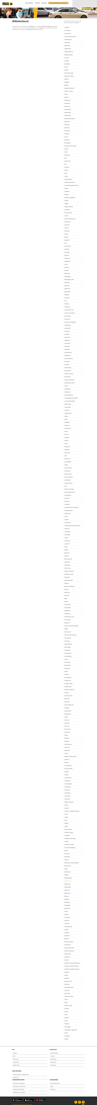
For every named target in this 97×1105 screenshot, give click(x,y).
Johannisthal (68, 407)
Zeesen (66, 911)
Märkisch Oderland (69, 571)
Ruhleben (67, 738)
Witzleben (67, 899)
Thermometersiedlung (70, 847)
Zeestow (67, 914)
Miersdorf (67, 595)
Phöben (66, 1039)
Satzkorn (67, 762)
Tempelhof (67, 835)
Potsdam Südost (68, 683)
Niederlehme (68, 944)
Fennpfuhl (67, 297)
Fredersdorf (67, 319)
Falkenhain (67, 282)
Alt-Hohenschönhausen (70, 36)
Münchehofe (68, 619)
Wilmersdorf (67, 893)
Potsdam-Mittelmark (46, 26)
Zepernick (67, 920)
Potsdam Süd (68, 680)
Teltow (66, 826)
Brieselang (67, 155)
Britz (66, 158)
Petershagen (68, 1027)
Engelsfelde (67, 261)
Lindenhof (67, 543)
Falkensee (67, 294)
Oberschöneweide (69, 987)
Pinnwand (52, 1089)
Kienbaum (67, 449)
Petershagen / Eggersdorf (71, 1030)
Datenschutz (16, 1062)
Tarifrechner (53, 1065)
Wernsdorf (67, 853)
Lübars (66, 547)
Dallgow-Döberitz (69, 206)
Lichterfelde (67, 534)
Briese (66, 152)
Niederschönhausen (69, 951)
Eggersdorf (67, 240)
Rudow (66, 735)
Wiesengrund (68, 865)
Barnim (66, 67)
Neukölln (67, 938)
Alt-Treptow (67, 42)
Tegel (66, 820)
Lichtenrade (67, 531)
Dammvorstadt (68, 212)
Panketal (67, 1008)
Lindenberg (67, 540)
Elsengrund (67, 258)
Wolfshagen (67, 905)
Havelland (67, 334)
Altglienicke (67, 45)
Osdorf (66, 999)
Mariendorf (67, 562)
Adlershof (67, 27)
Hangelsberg (68, 325)
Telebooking (53, 1059)
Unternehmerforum (55, 1083)
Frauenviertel (68, 316)
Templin (66, 841)
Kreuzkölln (67, 504)
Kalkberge (67, 422)
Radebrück (67, 698)
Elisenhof (67, 255)
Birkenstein (67, 106)
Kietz (66, 455)
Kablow (66, 416)
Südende (67, 808)
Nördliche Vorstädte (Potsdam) (72, 969)
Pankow (66, 1011)
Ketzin (66, 443)
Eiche (66, 243)
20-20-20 (77, 22)
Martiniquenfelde (69, 580)
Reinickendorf (68, 711)
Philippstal (67, 1036)
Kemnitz (66, 440)
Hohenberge (68, 376)
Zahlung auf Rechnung (18, 1089)
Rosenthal (67, 723)
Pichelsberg (67, 650)
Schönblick (67, 790)
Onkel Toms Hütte (69, 996)
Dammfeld (67, 209)
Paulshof (67, 1017)
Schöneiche (67, 799)
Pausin (66, 1020)
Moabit (66, 601)
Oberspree (67, 990)
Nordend (67, 960)
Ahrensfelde (67, 30)
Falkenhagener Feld (69, 279)
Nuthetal (67, 978)
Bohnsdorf (67, 127)
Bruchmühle (67, 161)
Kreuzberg (67, 501)
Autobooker (53, 1062)
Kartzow (66, 434)
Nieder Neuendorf (69, 941)
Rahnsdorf (67, 701)
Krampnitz (67, 498)
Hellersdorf (67, 349)
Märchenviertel (68, 559)
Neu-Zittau (67, 641)
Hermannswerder (69, 358)
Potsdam (41, 28)
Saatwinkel (67, 750)
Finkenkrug (67, 307)
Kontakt (15, 1053)
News (51, 1086)
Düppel (66, 237)
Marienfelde (67, 565)
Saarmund (67, 747)
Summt (66, 814)
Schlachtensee (68, 777)
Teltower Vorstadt (69, 832)
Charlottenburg (68, 179)
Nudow (66, 975)
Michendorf (31, 26)
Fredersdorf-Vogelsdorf (70, 322)
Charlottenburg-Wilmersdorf (71, 185)
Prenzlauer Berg (68, 695)
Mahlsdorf (67, 553)
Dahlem (66, 188)
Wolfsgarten (67, 902)
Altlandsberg (68, 48)
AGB (14, 1056)
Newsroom (15, 1077)
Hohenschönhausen (69, 379)
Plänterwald (67, 665)
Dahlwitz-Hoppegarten (70, 197)
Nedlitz (66, 629)
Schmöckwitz (68, 787)
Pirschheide (67, 662)
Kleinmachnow (68, 474)
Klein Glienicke (68, 468)
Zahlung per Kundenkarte (19, 1086)
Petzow (66, 1033)
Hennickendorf (68, 352)
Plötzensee (67, 668)
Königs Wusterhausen (70, 492)
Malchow (67, 556)
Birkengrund (68, 100)
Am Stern (67, 57)
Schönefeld (67, 796)
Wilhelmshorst (68, 881)
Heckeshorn (67, 337)
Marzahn (67, 583)
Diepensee (67, 225)
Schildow (67, 771)
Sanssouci (67, 759)
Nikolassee (67, 957)
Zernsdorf (67, 923)
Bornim (66, 136)
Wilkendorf (67, 890)
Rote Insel (67, 726)
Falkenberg (67, 273)
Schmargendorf (68, 783)
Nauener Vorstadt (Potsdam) (71, 625)
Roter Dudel (67, 729)
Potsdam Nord (68, 677)
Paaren (66, 1002)
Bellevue (67, 79)
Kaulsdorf (67, 437)
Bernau (66, 94)
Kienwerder (67, 452)
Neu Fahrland (68, 632)
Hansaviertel (68, 328)
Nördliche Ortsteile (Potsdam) (72, 966)
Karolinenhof (68, 428)
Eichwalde (67, 252)
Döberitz (67, 228)
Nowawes (67, 972)
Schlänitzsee (68, 780)
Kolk (66, 486)
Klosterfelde (67, 480)
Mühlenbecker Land (69, 616)
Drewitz (66, 234)
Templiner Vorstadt (69, 844)
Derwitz (66, 215)
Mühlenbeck (67, 613)
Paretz (66, 1014)
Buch (66, 164)
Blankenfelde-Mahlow (70, 118)
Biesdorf (67, 97)
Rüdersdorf (67, 732)
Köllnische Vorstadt (69, 489)
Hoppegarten (68, 389)
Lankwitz (67, 519)
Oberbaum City (68, 981)
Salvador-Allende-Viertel (70, 756)
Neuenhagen (68, 647)
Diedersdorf (67, 221)
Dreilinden (67, 231)
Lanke (66, 516)
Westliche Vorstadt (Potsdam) (72, 862)
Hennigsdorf (68, 355)
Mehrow (66, 589)
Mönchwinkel (68, 607)
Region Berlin (16, 1065)
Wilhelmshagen (68, 878)
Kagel (66, 419)
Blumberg (67, 124)
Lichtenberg (67, 522)
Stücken (66, 805)
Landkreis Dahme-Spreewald (71, 507)
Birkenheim (67, 103)
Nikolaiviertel (68, 954)
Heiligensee (67, 340)
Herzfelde (67, 364)
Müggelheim (67, 610)
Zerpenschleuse (68, 926)
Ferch (66, 300)
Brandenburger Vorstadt (70, 146)
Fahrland (67, 270)
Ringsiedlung (68, 714)
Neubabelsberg (68, 644)
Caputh (66, 176)
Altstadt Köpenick (69, 51)
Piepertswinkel (68, 656)
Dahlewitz (67, 191)
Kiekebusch (67, 446)
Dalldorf (66, 200)
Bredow (66, 149)
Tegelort (66, 823)
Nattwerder (67, 622)
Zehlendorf (67, 917)
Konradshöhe (68, 495)
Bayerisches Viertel (69, 76)
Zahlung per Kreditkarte (19, 1083)
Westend (67, 859)
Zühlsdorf (67, 932)
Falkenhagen (68, 276)
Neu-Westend (68, 638)
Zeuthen (67, 929)
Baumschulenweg (69, 73)
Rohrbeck (67, 720)
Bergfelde (67, 82)
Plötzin (66, 671)
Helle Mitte (67, 346)
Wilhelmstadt (68, 887)
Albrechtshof (68, 33)
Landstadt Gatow (69, 510)
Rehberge (67, 708)
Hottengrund (68, 392)
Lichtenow (67, 528)
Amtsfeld (67, 61)
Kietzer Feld (67, 458)
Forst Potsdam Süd (69, 310)
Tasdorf (66, 817)
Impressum (16, 1059)
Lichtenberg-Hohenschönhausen (72, 525)
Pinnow (66, 659)
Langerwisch (68, 513)
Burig (66, 173)
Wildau (66, 869)
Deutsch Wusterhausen (70, 218)
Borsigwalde (67, 143)
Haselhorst (67, 331)
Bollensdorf (67, 130)
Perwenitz (67, 1023)
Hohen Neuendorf (69, 373)
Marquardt (67, 577)
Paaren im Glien (68, 1005)
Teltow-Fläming (68, 829)
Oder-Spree (67, 993)
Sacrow (66, 753)
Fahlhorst (67, 267)
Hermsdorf (67, 361)
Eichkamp (67, 249)
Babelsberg (67, 64)
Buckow (66, 170)
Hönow (66, 386)
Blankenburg (68, 112)
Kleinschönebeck (69, 477)
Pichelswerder (68, 653)
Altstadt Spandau (69, 54)
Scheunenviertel (68, 768)
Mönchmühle (68, 604)
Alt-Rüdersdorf (68, 39)
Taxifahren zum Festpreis (19, 1092)
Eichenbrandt (68, 246)
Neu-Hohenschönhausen (71, 635)
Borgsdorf (67, 133)
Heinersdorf (67, 343)
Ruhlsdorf (67, 741)
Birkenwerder (68, 109)
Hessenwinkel (68, 367)
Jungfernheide (68, 413)
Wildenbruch (68, 872)
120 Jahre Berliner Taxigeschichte (21, 1074)
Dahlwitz (67, 194)
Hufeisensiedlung (69, 395)
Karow (66, 431)
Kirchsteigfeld (68, 461)
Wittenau (67, 896)
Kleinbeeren (67, 471)
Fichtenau (67, 303)
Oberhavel (67, 984)
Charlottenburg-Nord (70, 182)
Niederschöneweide (69, 947)
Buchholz (67, 167)
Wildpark (67, 875)
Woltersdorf (67, 908)
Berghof (66, 85)
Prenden (67, 692)
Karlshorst (67, 425)
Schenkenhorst (68, 765)
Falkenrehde (67, 291)
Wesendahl (67, 856)
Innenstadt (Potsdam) (70, 401)
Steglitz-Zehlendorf (69, 802)
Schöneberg (67, 793)
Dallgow (66, 203)
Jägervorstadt (68, 404)
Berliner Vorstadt (69, 91)
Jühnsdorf (67, 410)
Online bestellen (54, 1053)
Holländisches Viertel (70, 383)
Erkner (66, 264)
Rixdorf (66, 717)
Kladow (66, 465)
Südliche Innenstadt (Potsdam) (72, 811)
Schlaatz (67, 774)
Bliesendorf (67, 121)
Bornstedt (67, 139)
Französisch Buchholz (70, 313)
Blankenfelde (68, 115)
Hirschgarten (68, 370)
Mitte (66, 598)
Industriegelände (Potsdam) (71, 398)
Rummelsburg (68, 744)
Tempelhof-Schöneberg (70, 838)
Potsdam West (68, 686)
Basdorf (66, 70)
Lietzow (66, 537)
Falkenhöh (67, 285)
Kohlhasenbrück (68, 483)
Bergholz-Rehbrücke (69, 88)
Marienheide (68, 568)
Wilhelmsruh (68, 884)
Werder (66, 850)
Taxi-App (52, 1056)
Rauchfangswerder (69, 705)
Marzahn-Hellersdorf (70, 586)
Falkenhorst (67, 288)
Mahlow (66, 550)
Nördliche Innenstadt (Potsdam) (72, 963)
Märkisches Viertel (69, 574)
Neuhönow (67, 935)
